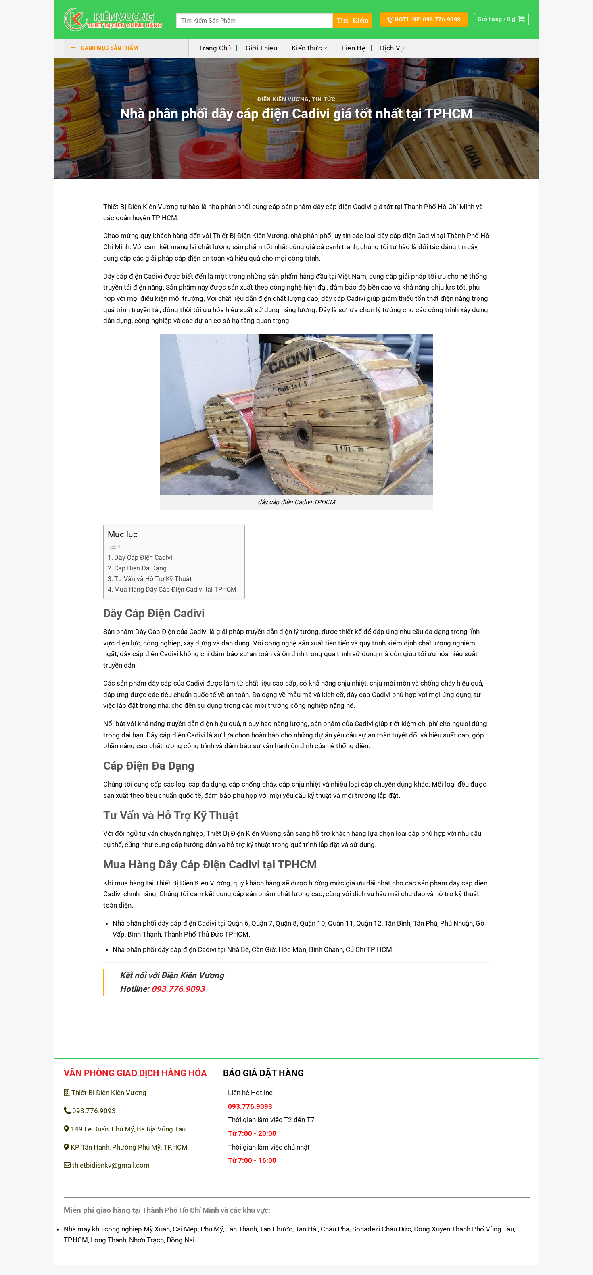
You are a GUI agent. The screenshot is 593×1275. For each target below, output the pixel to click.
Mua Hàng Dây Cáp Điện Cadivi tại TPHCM (175, 589)
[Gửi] (352, 20)
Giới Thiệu (261, 48)
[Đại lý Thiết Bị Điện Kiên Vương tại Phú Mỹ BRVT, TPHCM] (113, 19)
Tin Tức (324, 99)
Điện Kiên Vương (283, 99)
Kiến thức (307, 48)
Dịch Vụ (392, 48)
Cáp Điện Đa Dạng (140, 568)
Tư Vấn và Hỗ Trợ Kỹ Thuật (153, 579)
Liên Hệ (353, 48)
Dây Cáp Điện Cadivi (143, 557)
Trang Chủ (215, 48)
